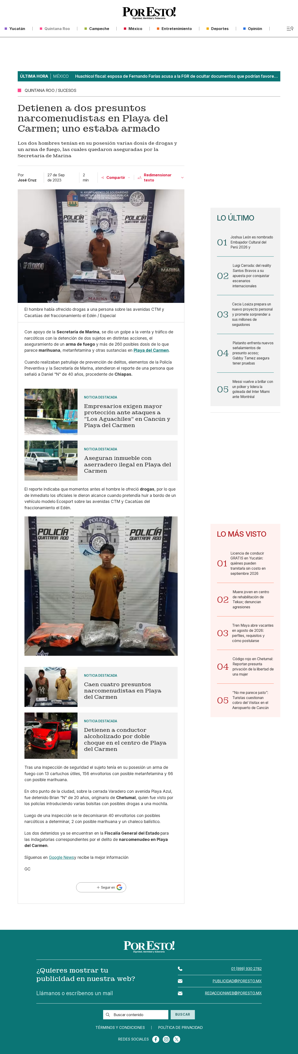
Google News (61, 857)
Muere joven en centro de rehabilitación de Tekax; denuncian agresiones (251, 599)
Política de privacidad (180, 1028)
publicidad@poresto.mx (237, 981)
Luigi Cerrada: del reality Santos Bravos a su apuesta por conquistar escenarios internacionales (252, 275)
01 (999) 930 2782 (246, 969)
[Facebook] (155, 1039)
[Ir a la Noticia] (101, 412)
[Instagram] (166, 1039)
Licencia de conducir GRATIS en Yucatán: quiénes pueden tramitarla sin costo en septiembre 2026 (248, 563)
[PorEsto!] (149, 13)
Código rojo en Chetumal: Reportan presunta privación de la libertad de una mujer (253, 666)
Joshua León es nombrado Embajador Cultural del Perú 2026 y (251, 242)
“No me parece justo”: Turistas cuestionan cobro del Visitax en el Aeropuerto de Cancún (250, 700)
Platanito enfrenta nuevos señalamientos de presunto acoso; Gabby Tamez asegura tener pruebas (253, 353)
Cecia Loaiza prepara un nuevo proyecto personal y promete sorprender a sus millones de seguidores (252, 314)
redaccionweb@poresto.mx (233, 993)
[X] (176, 1039)
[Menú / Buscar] (290, 29)
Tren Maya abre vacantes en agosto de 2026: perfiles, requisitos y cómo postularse (253, 633)
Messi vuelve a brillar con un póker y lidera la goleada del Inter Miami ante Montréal (252, 389)
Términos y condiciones (120, 1028)
